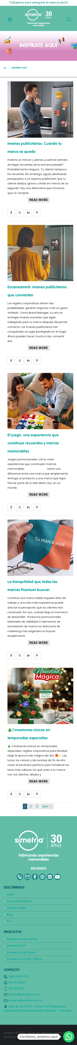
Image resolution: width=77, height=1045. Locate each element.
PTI (8, 921)
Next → (47, 806)
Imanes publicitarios (21, 952)
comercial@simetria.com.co (25, 1000)
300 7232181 (16, 988)
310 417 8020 (16, 982)
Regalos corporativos (22, 939)
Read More (38, 200)
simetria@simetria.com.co (24, 994)
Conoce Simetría (18, 901)
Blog (9, 914)
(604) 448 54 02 (19, 976)
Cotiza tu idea (16, 908)
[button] (68, 1036)
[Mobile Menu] (10, 19)
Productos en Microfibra (24, 959)
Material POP (15, 946)
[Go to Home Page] (5, 68)
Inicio (10, 894)
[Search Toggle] (69, 19)
